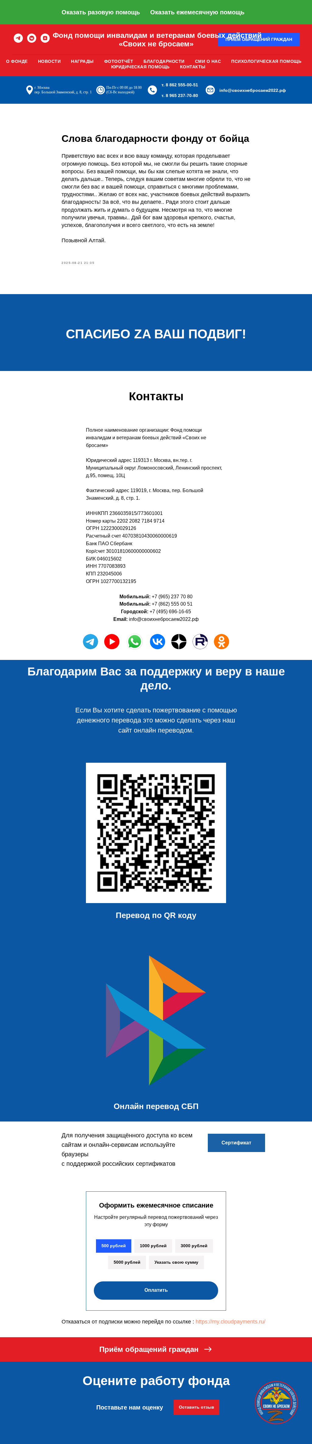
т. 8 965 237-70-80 (179, 95)
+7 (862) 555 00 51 (172, 604)
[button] (156, 1349)
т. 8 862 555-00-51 (179, 84)
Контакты (193, 66)
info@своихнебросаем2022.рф (252, 90)
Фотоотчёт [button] (118, 61)
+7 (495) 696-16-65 (170, 611)
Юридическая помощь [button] (140, 66)
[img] (157, 641)
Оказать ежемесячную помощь (197, 12)
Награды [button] (82, 61)
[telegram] (18, 38)
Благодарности (164, 61)
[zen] (45, 38)
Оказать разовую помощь (101, 12)
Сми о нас (208, 61)
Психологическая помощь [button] (266, 61)
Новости (49, 61)
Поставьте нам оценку (129, 1407)
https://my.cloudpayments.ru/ (230, 1322)
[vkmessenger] (31, 38)
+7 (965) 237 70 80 (172, 596)
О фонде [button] (17, 61)
